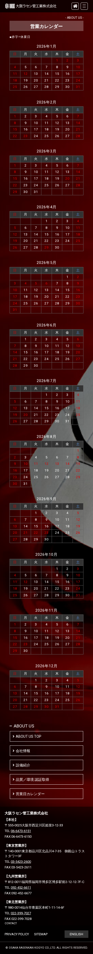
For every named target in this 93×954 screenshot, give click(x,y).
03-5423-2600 (21, 862)
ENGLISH (76, 934)
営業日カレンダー (30, 794)
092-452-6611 (21, 887)
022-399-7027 (21, 913)
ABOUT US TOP (28, 736)
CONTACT (11, 923)
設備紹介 (23, 765)
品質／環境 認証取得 (32, 779)
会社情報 (23, 751)
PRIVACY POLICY (17, 934)
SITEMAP (41, 934)
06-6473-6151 (21, 831)
